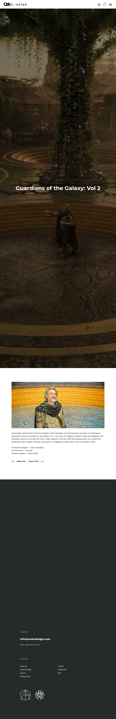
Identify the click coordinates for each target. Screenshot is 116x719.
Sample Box (62, 669)
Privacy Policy (25, 676)
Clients (22, 673)
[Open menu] (110, 4)
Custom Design (25, 669)
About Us (23, 666)
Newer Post (34, 461)
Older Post (21, 461)
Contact (61, 666)
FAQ (59, 673)
